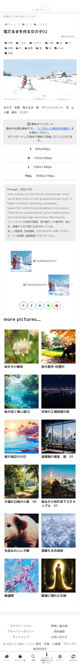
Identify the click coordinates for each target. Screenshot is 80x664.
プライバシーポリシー (20, 631)
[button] (51, 424)
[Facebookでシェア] (32, 306)
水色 (10, 53)
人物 (51, 43)
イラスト (37, 43)
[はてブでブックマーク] (40, 306)
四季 (10, 48)
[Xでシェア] (23, 306)
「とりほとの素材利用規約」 (53, 128)
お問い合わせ (59, 637)
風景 (30, 48)
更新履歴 (59, 631)
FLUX (60, 48)
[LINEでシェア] (48, 306)
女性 (10, 43)
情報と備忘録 (59, 626)
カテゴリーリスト (21, 626)
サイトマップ (21, 637)
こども (22, 43)
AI (70, 43)
